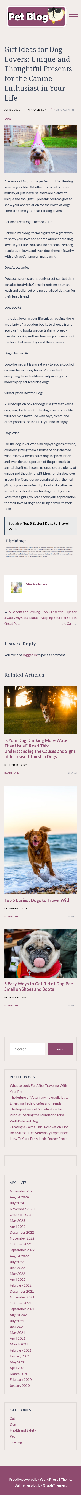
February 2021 (21, 1350)
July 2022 (17, 1262)
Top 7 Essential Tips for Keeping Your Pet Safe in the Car (59, 617)
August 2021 (19, 1315)
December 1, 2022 (15, 764)
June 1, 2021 (12, 109)
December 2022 (22, 1232)
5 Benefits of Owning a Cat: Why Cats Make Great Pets (22, 617)
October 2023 (20, 1214)
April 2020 (17, 1368)
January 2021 (20, 1356)
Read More (11, 772)
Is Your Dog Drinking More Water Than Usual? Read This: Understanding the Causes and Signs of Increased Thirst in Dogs (40, 748)
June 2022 (17, 1268)
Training (16, 1442)
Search (60, 1049)
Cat (12, 1418)
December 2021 (22, 1291)
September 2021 (22, 1309)
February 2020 (21, 1379)
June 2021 (17, 1326)
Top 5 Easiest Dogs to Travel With (37, 900)
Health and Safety (23, 1430)
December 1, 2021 (15, 908)
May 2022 (17, 1273)
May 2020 (17, 1362)
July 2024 (17, 1203)
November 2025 (22, 1191)
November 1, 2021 (16, 997)
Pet (12, 1436)
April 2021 (17, 1338)
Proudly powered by (33, 1479)
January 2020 (20, 1385)
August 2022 (19, 1256)
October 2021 (20, 1303)
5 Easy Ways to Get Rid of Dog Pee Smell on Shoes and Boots (38, 986)
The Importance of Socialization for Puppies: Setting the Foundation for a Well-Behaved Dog (37, 1115)
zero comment (66, 109)
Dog (7, 118)
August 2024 (19, 1197)
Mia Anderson (37, 109)
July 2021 (17, 1321)
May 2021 (17, 1332)
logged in (30, 655)
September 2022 (22, 1250)
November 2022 (22, 1238)
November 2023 (22, 1209)
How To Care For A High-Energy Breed (38, 1138)
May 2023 (17, 1220)
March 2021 (19, 1344)
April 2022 (17, 1279)
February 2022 (21, 1285)
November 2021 (22, 1297)
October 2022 (20, 1244)
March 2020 (19, 1373)
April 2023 (17, 1226)
